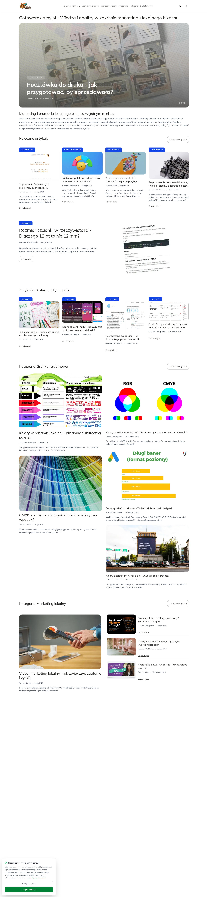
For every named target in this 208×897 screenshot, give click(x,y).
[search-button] (180, 5)
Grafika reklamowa (90, 6)
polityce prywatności (38, 878)
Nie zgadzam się (29, 884)
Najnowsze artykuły (71, 6)
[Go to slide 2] (182, 103)
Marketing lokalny (109, 6)
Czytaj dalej (26, 259)
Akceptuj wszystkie (28, 890)
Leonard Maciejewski (157, 332)
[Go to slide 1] (179, 103)
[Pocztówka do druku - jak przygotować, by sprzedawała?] (104, 65)
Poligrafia (134, 6)
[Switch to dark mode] (187, 6)
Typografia (123, 6)
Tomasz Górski (33, 98)
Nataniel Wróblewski (70, 186)
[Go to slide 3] (184, 103)
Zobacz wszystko (178, 139)
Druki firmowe (146, 6)
